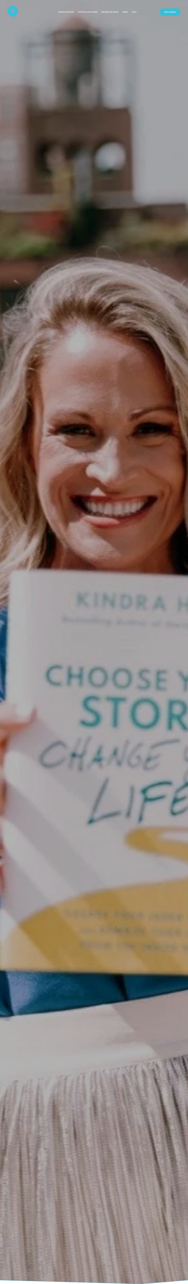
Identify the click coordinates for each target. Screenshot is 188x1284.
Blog (134, 12)
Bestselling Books (110, 12)
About (125, 12)
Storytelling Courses (88, 12)
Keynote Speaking (66, 12)
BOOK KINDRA (170, 12)
